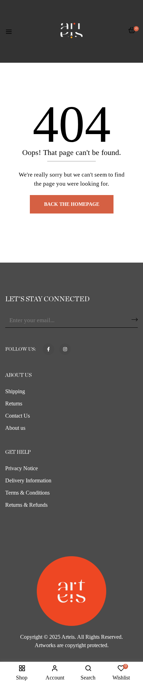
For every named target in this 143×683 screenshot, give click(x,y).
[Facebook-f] (48, 349)
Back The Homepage (71, 204)
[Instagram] (65, 349)
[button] (132, 34)
